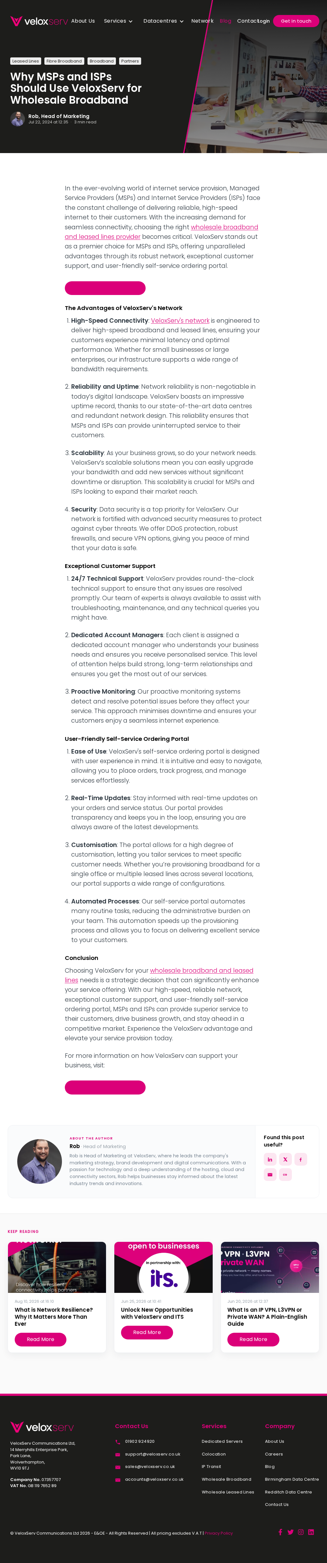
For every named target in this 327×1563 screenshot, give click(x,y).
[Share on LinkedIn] (270, 1159)
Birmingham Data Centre (292, 1479)
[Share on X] (285, 1159)
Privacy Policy (219, 1533)
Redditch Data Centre (288, 1492)
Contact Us (277, 1504)
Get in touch (296, 21)
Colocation (214, 1454)
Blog (225, 21)
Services (115, 21)
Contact (248, 21)
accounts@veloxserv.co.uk (154, 1479)
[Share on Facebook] (300, 1159)
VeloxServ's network (180, 320)
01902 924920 (140, 1441)
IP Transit (211, 1466)
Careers (274, 1454)
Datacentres (160, 21)
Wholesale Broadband (105, 287)
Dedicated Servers (222, 1441)
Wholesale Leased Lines (228, 1492)
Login (264, 21)
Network (202, 21)
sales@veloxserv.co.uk (150, 1466)
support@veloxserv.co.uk (152, 1454)
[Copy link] (285, 1174)
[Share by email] (270, 1174)
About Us (83, 21)
